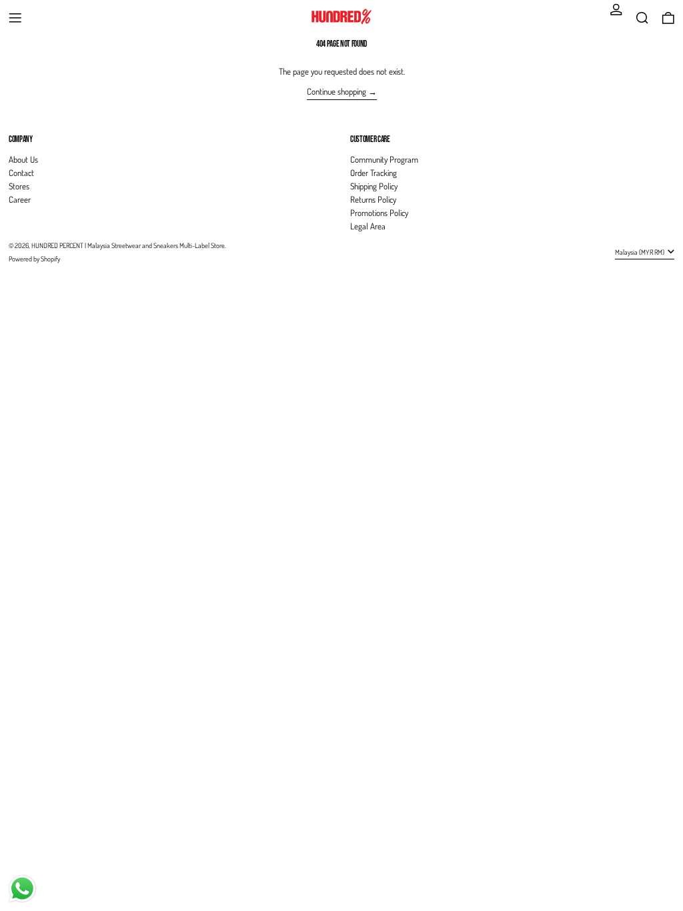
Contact (21, 172)
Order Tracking (373, 172)
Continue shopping (336, 91)
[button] (642, 18)
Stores (19, 186)
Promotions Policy (379, 212)
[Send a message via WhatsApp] (22, 888)
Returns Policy (373, 199)
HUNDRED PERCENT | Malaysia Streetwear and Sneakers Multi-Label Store (128, 245)
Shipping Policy (374, 186)
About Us (23, 159)
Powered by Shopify (34, 258)
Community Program (384, 159)
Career (20, 199)
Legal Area (368, 226)
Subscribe (648, 116)
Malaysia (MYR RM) (640, 251)
